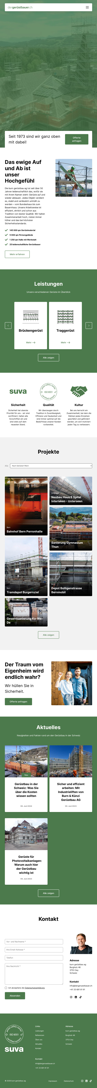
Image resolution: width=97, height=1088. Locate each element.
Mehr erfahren (17, 254)
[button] (86, 7)
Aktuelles (38, 1044)
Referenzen (39, 1035)
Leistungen (39, 1031)
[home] (20, 7)
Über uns (38, 1040)
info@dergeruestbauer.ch (45, 1063)
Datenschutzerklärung (35, 988)
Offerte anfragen (76, 139)
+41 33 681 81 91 (77, 989)
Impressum (52, 1081)
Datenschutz (69, 1081)
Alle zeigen (48, 357)
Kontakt (38, 1048)
